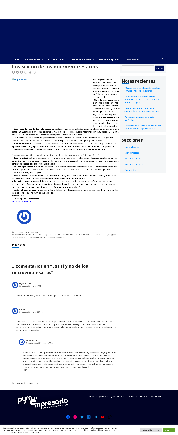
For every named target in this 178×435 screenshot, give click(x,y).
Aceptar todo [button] (169, 430)
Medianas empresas (109, 59)
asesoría (29, 234)
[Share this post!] (13, 72)
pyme (108, 234)
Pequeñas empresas (81, 59)
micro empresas (76, 234)
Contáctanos (155, 396)
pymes (114, 234)
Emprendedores (32, 59)
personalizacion (99, 234)
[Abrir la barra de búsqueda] (162, 59)
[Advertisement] (89, 37)
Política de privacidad (98, 396)
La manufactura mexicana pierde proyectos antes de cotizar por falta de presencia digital (141, 99)
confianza (37, 234)
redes (29, 237)
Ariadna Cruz (20, 234)
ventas (62, 237)
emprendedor (63, 234)
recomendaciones (19, 237)
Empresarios (133, 59)
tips (57, 237)
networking (87, 234)
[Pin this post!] (25, 72)
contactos (53, 234)
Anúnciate (133, 396)
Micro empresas (56, 59)
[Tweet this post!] (17, 72)
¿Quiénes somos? (118, 396)
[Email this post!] (34, 72)
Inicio (17, 59)
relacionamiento (38, 237)
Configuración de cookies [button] (150, 430)
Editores (144, 396)
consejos (45, 234)
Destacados (19, 232)
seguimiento (50, 237)
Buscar (159, 68)
